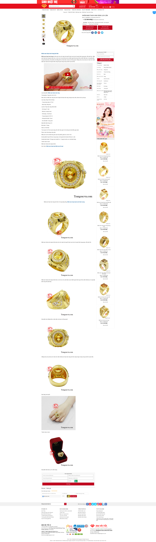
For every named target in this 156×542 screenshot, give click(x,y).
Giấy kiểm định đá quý (82, 517)
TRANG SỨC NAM (45, 9)
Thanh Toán (62, 512)
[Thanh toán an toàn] (43, 36)
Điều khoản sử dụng (63, 518)
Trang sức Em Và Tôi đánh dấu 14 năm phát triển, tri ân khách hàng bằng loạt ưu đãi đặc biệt (104, 519)
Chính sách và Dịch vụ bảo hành (66, 510)
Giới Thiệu (43, 510)
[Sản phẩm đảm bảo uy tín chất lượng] (43, 40)
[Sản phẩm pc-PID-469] (105, 120)
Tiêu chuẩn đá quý (99, 517)
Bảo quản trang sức (82, 512)
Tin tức (97, 7)
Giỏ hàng (112, 6)
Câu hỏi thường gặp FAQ (46, 518)
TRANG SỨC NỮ (53, 9)
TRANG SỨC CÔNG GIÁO (76, 9)
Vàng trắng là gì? (99, 510)
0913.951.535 (105, 27)
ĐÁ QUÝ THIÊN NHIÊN (86, 9)
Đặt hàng (68, 484)
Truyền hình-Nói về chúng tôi (46, 515)
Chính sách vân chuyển (64, 517)
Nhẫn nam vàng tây (50, 146)
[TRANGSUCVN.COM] (44, 7)
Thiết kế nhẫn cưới (81, 510)
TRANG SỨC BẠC (67, 9)
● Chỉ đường (51, 529)
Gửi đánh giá (73, 496)
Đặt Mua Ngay (90, 27)
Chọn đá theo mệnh (100, 515)
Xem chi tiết (105, 161)
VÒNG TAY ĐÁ (94, 9)
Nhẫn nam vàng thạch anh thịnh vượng (76, 202)
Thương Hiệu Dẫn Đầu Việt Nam (47, 517)
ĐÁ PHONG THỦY (101, 9)
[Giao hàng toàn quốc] (43, 32)
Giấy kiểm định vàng (82, 515)
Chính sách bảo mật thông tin (47, 512)
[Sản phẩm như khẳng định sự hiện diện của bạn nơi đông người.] (43, 24)
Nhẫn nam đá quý (59, 146)
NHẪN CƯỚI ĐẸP (60, 9)
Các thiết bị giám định (100, 512)
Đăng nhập (106, 7)
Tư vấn (154, 12)
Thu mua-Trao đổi (63, 515)
